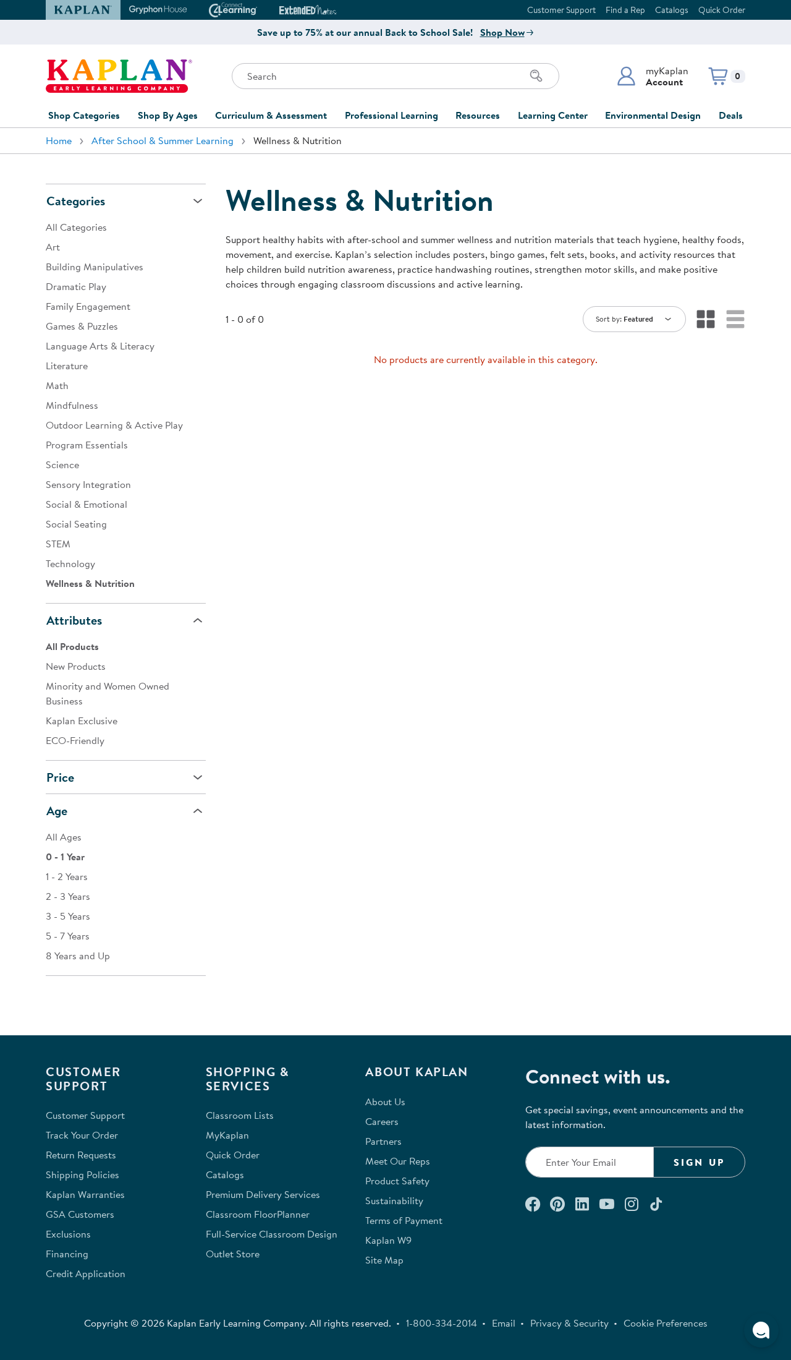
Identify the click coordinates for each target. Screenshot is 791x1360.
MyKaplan (227, 1135)
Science (62, 464)
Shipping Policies (82, 1174)
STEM (58, 543)
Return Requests (81, 1154)
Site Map (384, 1260)
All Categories (76, 227)
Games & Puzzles (82, 326)
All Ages (64, 837)
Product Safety (397, 1180)
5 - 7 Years (68, 936)
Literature (67, 365)
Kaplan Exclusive (81, 720)
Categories (75, 200)
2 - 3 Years (68, 896)
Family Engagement (88, 306)
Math (57, 385)
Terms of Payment (403, 1220)
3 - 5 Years (68, 916)
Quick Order (721, 10)
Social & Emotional (86, 504)
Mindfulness (72, 405)
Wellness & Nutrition (90, 583)
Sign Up (699, 1162)
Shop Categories (84, 115)
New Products (76, 666)
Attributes (74, 620)
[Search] (536, 76)
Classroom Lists (240, 1115)
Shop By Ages (168, 115)
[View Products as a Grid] (706, 319)
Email (503, 1323)
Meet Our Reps (397, 1161)
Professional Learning (391, 115)
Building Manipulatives (94, 266)
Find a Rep (625, 10)
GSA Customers (80, 1214)
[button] (652, 76)
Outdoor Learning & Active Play (114, 425)
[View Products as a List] (735, 319)
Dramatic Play (76, 286)
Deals (731, 115)
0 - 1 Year (65, 856)
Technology (70, 563)
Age (56, 810)
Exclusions (68, 1234)
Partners (383, 1141)
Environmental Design (653, 115)
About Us (385, 1101)
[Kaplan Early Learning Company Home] (119, 76)
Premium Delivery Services (263, 1194)
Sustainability (394, 1200)
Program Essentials (87, 444)
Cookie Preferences (666, 1323)
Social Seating (76, 524)
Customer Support (561, 10)
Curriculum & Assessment (271, 115)
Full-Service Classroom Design (271, 1234)
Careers (382, 1121)
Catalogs (671, 10)
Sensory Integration (88, 484)
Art (53, 247)
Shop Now (502, 32)
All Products (72, 646)
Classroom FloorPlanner (258, 1214)
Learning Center (553, 115)
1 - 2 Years (67, 876)
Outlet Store (233, 1253)
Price (60, 777)
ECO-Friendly (75, 740)
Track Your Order (82, 1135)
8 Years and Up (78, 955)
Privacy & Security (569, 1323)
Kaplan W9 (388, 1240)
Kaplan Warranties (85, 1194)
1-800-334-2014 (441, 1323)
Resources (477, 115)
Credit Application (85, 1273)
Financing (67, 1253)
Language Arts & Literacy (100, 346)
